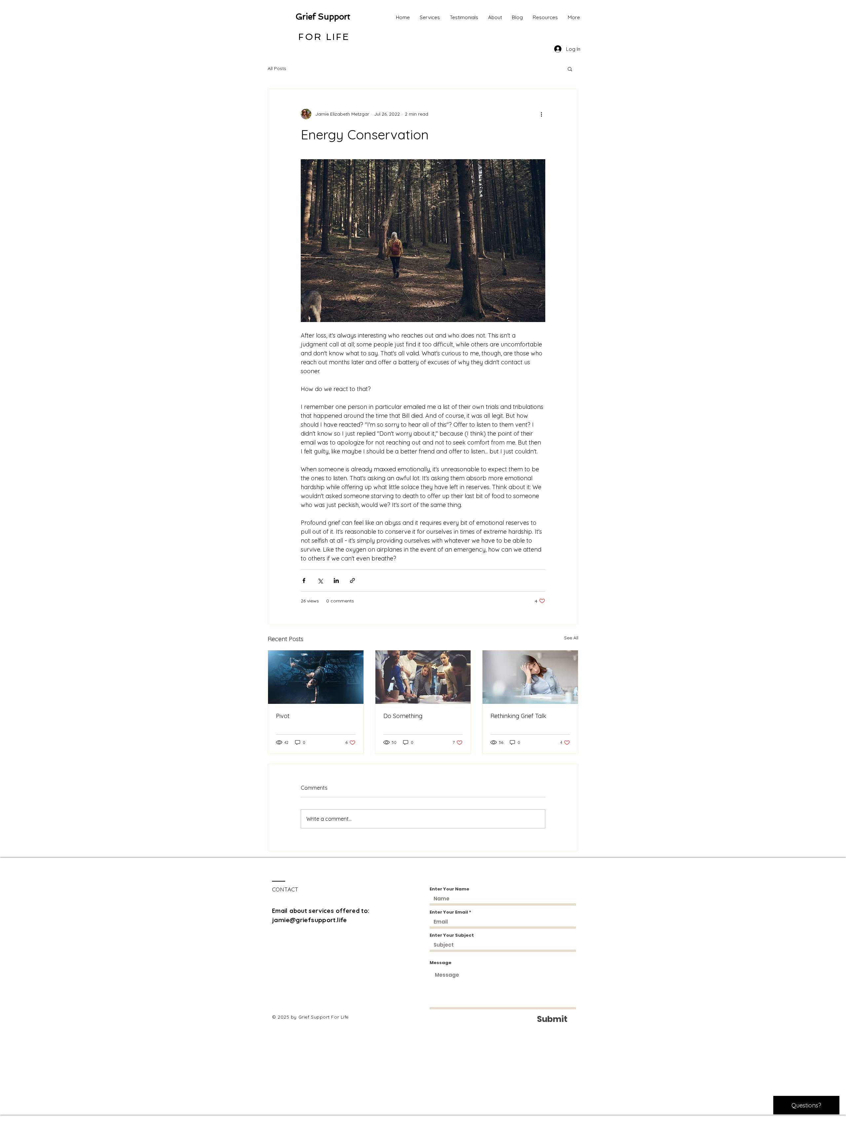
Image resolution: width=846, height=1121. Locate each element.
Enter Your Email (449, 912)
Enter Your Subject (452, 935)
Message (440, 962)
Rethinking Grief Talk (518, 716)
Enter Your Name (449, 889)
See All (571, 638)
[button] (570, 68)
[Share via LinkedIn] (336, 580)
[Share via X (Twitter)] (320, 580)
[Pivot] (316, 677)
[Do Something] (423, 677)
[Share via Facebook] (304, 580)
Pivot (282, 716)
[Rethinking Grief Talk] (530, 677)
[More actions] (541, 114)
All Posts (277, 68)
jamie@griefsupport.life (309, 920)
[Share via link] (352, 580)
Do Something (402, 716)
